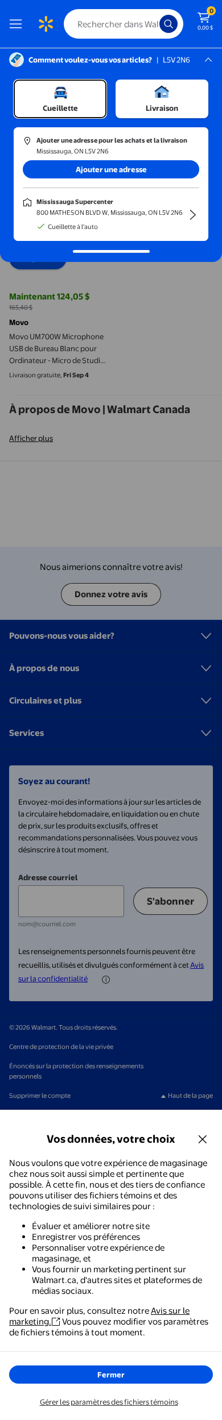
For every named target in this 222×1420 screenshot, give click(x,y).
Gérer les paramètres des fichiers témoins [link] (109, 1401)
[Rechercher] (168, 24)
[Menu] (18, 24)
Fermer (111, 1374)
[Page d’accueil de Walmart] (45, 24)
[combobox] (123, 24)
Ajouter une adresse (111, 169)
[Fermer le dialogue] (202, 1138)
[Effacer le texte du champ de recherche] (153, 24)
